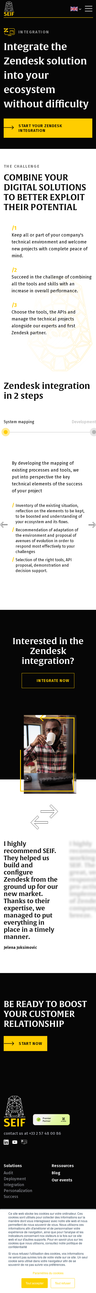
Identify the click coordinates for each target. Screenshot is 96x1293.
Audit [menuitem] (8, 1173)
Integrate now (53, 680)
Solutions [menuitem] (13, 1165)
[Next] (49, 811)
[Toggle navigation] (88, 8)
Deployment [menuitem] (15, 1178)
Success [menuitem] (11, 1196)
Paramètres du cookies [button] (48, 1273)
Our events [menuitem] (62, 1180)
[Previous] (4, 525)
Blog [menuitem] (56, 1173)
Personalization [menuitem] (18, 1190)
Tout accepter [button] (35, 1283)
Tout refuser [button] (63, 1283)
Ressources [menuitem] (63, 1165)
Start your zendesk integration (40, 128)
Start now (30, 1043)
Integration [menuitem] (14, 1184)
